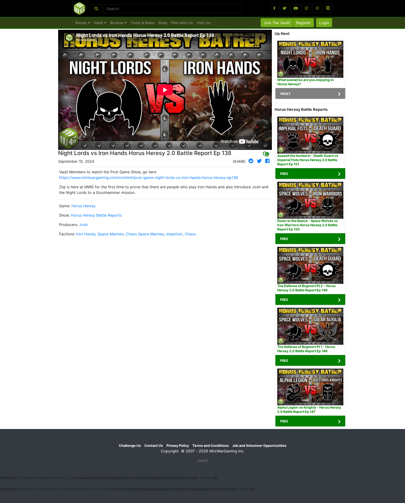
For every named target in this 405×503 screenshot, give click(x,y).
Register (303, 22)
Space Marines (111, 234)
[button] (274, 8)
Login (324, 22)
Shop (162, 22)
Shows (81, 22)
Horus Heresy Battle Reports (96, 215)
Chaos (190, 234)
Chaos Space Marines (145, 234)
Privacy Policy (177, 446)
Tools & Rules (142, 22)
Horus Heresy (83, 205)
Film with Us (182, 22)
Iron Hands (85, 234)
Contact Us (153, 446)
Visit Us (203, 22)
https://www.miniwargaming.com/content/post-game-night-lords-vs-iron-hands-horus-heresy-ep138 (148, 177)
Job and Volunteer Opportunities (259, 446)
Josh (83, 224)
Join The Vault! (277, 22)
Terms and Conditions (210, 446)
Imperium (174, 234)
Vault (99, 22)
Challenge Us (130, 446)
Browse (117, 22)
